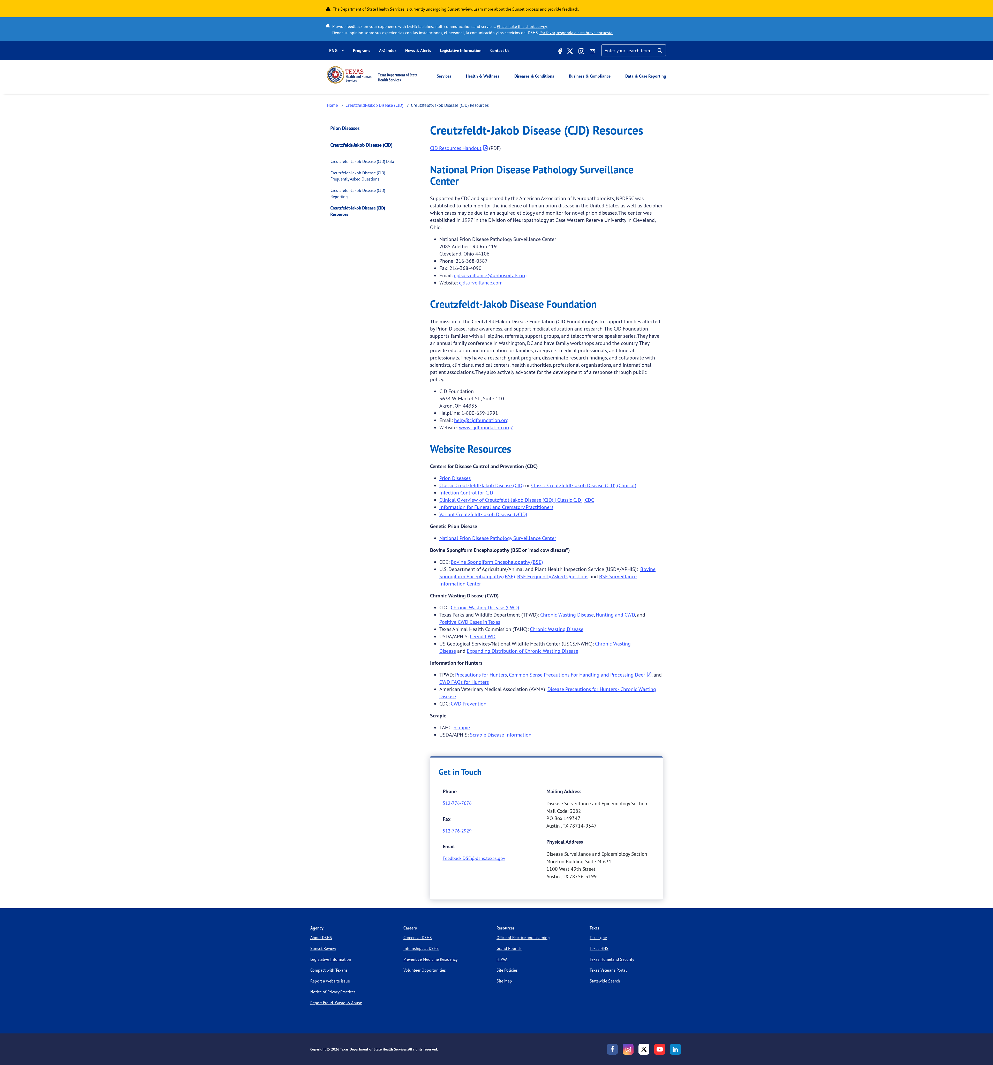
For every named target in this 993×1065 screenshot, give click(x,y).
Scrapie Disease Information (500, 734)
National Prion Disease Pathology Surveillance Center (497, 538)
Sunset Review (323, 948)
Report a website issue (330, 981)
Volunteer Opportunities (424, 970)
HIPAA (501, 959)
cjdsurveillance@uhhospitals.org (490, 275)
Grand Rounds (509, 948)
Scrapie (462, 727)
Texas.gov (598, 937)
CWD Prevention (468, 703)
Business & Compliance (590, 76)
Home (332, 105)
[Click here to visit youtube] (660, 1049)
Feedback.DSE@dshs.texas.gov (474, 858)
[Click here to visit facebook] (560, 52)
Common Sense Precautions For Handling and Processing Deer (577, 674)
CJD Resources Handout (456, 148)
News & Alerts (418, 50)
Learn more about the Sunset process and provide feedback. (526, 9)
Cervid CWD (482, 636)
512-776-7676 (457, 803)
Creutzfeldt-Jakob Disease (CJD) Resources (357, 211)
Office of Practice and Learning (523, 937)
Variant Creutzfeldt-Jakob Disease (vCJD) (483, 514)
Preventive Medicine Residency (430, 959)
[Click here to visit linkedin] (675, 1049)
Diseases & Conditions (534, 76)
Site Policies (507, 970)
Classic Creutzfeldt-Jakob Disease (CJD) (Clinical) (583, 485)
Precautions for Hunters (481, 674)
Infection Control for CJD (466, 492)
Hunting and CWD (615, 614)
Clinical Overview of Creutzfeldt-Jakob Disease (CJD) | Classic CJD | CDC (516, 500)
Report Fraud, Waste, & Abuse (336, 1002)
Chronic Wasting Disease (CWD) (485, 607)
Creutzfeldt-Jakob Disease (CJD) (374, 105)
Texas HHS (599, 948)
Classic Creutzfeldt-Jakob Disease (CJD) (481, 485)
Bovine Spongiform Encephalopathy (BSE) (497, 562)
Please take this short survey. (522, 26)
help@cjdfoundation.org (481, 420)
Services (444, 76)
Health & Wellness (482, 76)
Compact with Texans (329, 970)
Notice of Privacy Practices (333, 991)
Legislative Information (461, 50)
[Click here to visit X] (570, 52)
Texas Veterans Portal (608, 970)
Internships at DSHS (421, 948)
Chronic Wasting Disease (567, 614)
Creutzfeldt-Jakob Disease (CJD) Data (362, 161)
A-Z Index (387, 50)
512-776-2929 (457, 831)
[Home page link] (372, 75)
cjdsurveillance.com (480, 282)
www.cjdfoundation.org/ (486, 427)
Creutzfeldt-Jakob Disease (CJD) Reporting (357, 193)
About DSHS (321, 937)
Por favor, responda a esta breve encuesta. (576, 32)
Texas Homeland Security (612, 959)
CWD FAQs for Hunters (464, 682)
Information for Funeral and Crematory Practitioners (496, 507)
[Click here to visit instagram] (581, 52)
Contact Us (499, 50)
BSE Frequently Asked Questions (552, 576)
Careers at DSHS (417, 937)
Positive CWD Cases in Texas (469, 622)
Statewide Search (605, 981)
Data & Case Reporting (645, 76)
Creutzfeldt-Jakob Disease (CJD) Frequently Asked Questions (357, 176)
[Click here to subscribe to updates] (592, 52)
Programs (361, 50)
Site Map (504, 981)
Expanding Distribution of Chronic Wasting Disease (522, 651)
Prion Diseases (345, 128)
